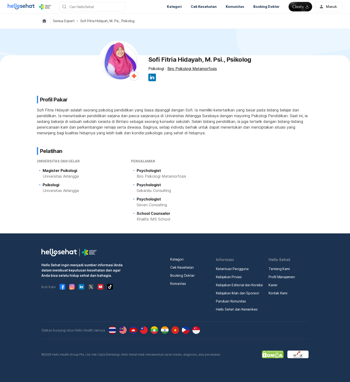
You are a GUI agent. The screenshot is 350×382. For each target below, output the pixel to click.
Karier (273, 285)
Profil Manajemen (282, 277)
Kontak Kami (278, 293)
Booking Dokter (182, 275)
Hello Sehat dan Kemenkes (236, 309)
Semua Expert (64, 21)
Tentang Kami (279, 269)
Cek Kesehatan (182, 267)
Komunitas (178, 283)
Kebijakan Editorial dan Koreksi (239, 285)
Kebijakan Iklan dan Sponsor (237, 293)
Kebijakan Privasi (229, 277)
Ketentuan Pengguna (232, 269)
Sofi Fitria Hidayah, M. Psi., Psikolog (107, 21)
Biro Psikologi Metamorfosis (192, 68)
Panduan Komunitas (231, 301)
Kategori (176, 259)
